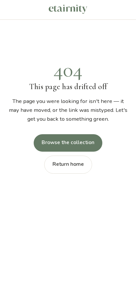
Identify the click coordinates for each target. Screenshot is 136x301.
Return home (68, 164)
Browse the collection (68, 142)
